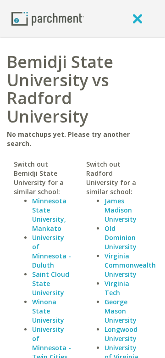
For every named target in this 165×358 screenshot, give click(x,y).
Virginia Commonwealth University (130, 265)
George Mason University (120, 310)
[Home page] (47, 18)
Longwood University (121, 334)
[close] (137, 18)
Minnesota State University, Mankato (49, 214)
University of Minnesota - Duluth (51, 251)
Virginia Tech (116, 288)
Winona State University (48, 310)
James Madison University (120, 210)
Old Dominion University (120, 237)
